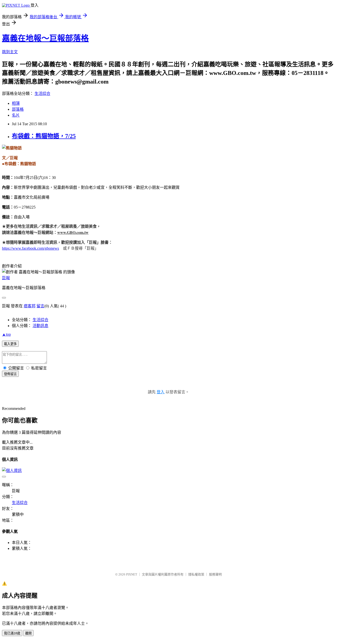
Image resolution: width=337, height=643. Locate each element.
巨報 (6, 278)
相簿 (16, 103)
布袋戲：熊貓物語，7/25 (44, 136)
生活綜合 (42, 93)
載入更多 (10, 344)
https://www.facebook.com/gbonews (30, 248)
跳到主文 (10, 52)
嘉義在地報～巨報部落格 (45, 38)
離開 (28, 633)
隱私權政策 (196, 574)
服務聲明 (215, 574)
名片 (16, 115)
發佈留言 (10, 374)
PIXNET (131, 574)
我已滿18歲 (12, 633)
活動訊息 (40, 326)
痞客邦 (30, 306)
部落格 (18, 109)
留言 (40, 306)
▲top (6, 334)
